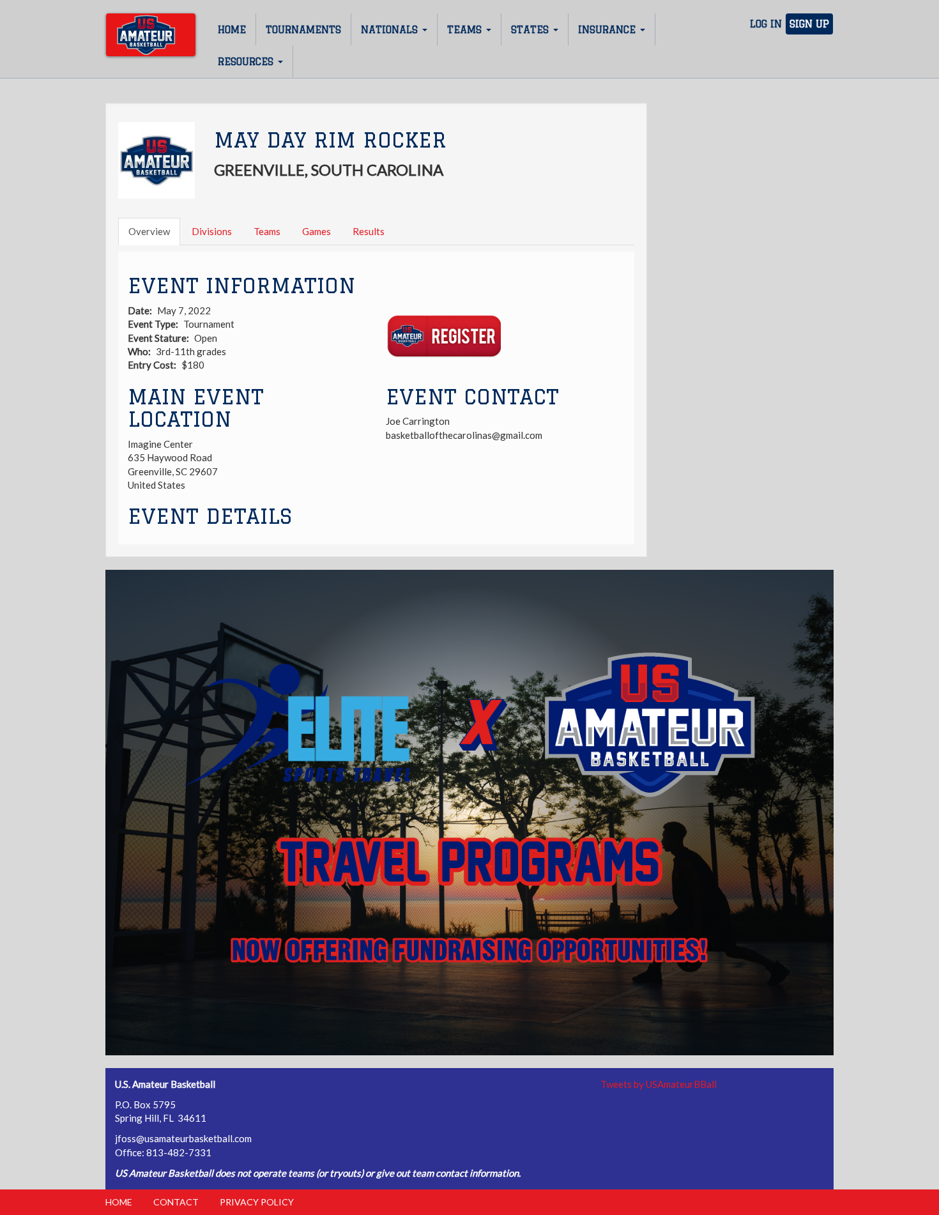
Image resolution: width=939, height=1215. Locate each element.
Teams (466, 29)
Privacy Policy (257, 1201)
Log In (766, 24)
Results (369, 231)
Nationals (391, 29)
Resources (247, 61)
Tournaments (303, 29)
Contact (176, 1201)
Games (316, 231)
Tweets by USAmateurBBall (658, 1084)
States (531, 29)
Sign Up (809, 24)
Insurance (608, 29)
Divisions (212, 231)
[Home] (150, 34)
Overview (149, 231)
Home (232, 29)
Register (443, 336)
